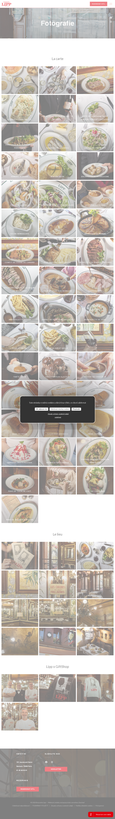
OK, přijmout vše (41, 409)
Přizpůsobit (76, 409)
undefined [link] (58, 417)
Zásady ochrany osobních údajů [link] (58, 414)
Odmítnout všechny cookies (60, 409)
